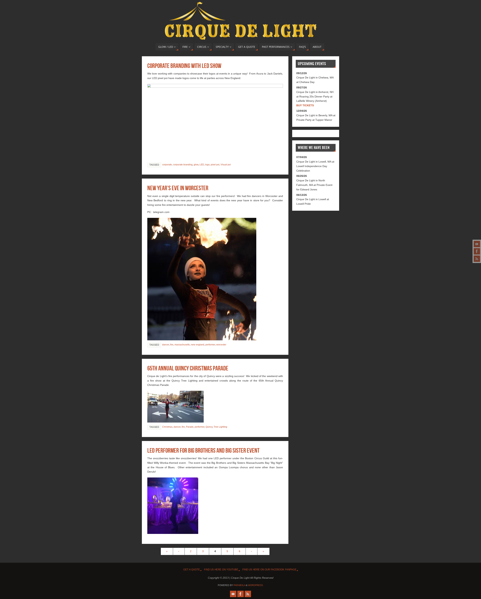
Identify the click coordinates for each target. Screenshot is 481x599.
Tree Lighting (220, 427)
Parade (190, 427)
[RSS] (477, 258)
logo (207, 164)
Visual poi (226, 164)
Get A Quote (191, 569)
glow (196, 164)
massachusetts (182, 344)
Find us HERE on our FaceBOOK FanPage (269, 569)
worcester (221, 344)
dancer (165, 344)
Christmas (167, 427)
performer (210, 344)
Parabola (239, 585)
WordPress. (255, 585)
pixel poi (215, 164)
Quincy (209, 427)
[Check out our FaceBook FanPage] (477, 251)
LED (202, 164)
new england (197, 344)
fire (171, 344)
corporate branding (183, 164)
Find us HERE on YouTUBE (221, 569)
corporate (167, 164)
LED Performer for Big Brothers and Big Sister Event (203, 450)
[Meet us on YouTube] (477, 244)
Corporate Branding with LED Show (184, 65)
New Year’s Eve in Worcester (177, 188)
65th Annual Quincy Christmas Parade (187, 368)
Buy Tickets (305, 105)
